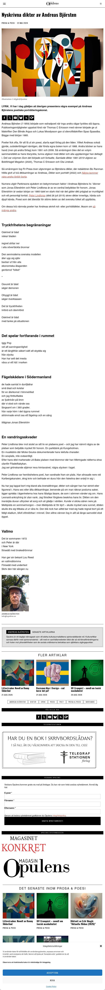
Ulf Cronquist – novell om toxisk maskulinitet (86, 689)
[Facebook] (4, 117)
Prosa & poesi (8, 23)
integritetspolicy (59, 815)
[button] (101, 946)
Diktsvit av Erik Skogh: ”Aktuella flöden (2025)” (83, 922)
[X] (9, 117)
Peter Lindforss (37, 195)
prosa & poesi (74, 702)
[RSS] (26, 117)
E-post (8, 792)
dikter (33, 702)
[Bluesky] (20, 117)
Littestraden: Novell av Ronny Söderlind (15, 689)
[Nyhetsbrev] (31, 117)
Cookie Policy (51, 986)
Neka (52, 980)
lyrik (43, 702)
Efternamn (10, 808)
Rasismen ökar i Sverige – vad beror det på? (50, 689)
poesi (52, 702)
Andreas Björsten (18, 702)
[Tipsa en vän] (15, 117)
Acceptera (52, 972)
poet (62, 702)
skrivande (90, 702)
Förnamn (9, 800)
